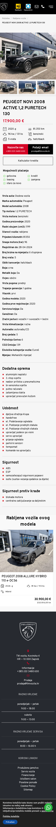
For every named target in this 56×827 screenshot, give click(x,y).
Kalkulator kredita (28, 160)
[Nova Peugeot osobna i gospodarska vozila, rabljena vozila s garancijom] (4, 7)
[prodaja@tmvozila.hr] (37, 6)
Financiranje (28, 775)
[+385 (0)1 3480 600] (43, 6)
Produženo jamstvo (28, 768)
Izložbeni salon (28, 778)
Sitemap (28, 789)
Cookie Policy (28, 786)
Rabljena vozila (19, 18)
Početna (6, 18)
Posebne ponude (28, 782)
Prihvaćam (10, 822)
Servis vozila (28, 771)
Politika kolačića (11, 816)
